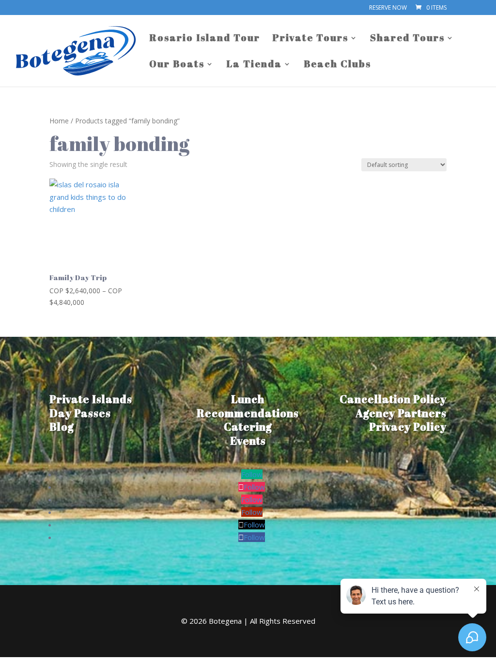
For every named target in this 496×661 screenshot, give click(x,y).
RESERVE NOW (388, 8)
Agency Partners (401, 413)
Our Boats (176, 65)
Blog (61, 427)
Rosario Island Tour (204, 39)
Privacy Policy (408, 427)
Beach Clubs (337, 65)
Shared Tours (407, 39)
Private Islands (90, 399)
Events (248, 441)
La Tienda (254, 65)
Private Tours (310, 39)
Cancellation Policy (393, 399)
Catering (248, 427)
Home (59, 120)
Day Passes (80, 413)
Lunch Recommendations (248, 406)
